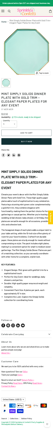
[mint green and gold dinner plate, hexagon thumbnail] (5, 82)
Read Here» (18, 383)
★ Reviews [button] (50, 217)
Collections (14, 418)
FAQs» (25, 371)
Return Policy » (28, 380)
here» (20, 375)
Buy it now (26, 141)
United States (12, 399)
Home (4, 22)
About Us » (5, 353)
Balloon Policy (26, 418)
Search (4, 418)
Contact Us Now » (8, 386)
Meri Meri (8, 109)
